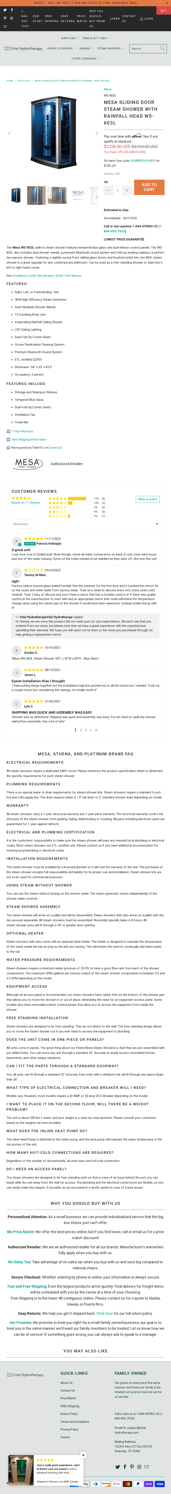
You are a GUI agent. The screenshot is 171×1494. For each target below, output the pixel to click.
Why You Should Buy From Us (97, 19)
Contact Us (129, 19)
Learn (115, 18)
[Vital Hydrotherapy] (23, 49)
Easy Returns (68, 19)
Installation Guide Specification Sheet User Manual (47, 276)
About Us (66, 1382)
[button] (71, 38)
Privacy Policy (69, 1429)
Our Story (38, 19)
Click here (104, 1313)
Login (148, 18)
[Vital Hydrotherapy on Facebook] (11, 10)
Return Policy (69, 1414)
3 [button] (86, 730)
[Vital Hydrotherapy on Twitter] (5, 10)
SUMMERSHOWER (142, 161)
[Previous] (9, 133)
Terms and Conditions (74, 1421)
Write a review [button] (147, 499)
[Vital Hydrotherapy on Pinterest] (5, 18)
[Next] (96, 133)
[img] (33, 539)
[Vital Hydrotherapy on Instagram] (11, 18)
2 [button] (81, 730)
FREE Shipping (52, 19)
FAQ (41, 447)
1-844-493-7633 (25, 19)
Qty (106, 181)
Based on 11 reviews (26, 502)
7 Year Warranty (22, 431)
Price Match (82, 19)
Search (65, 1437)
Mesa (107, 89)
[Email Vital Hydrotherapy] (5, 27)
